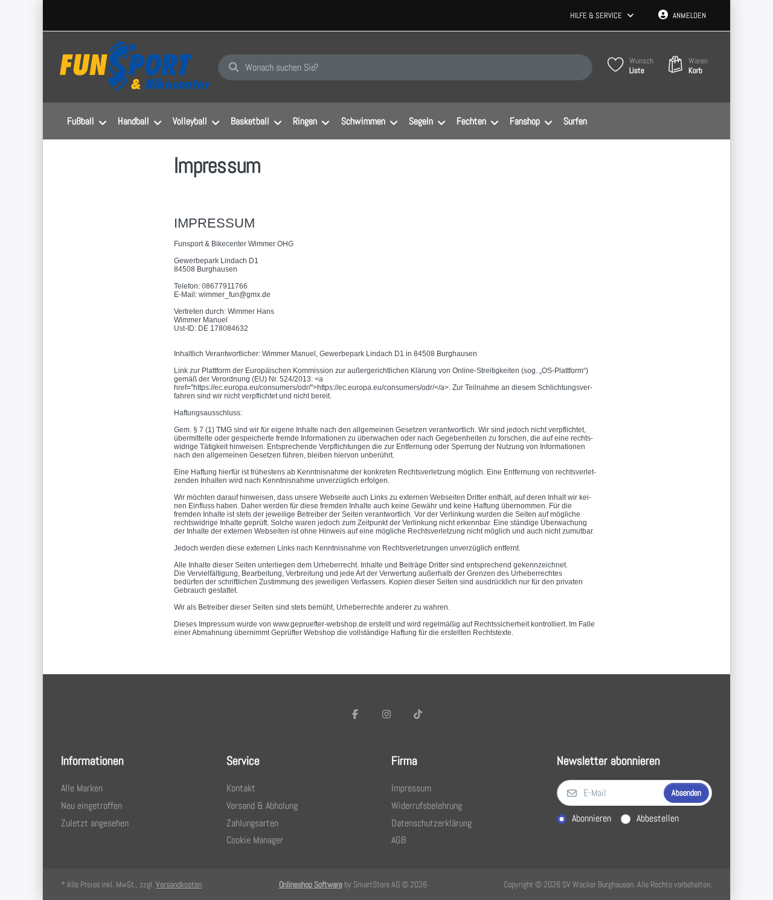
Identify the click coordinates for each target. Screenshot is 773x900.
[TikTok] (418, 714)
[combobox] (405, 67)
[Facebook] (355, 714)
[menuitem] (86, 121)
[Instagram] (386, 714)
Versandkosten (179, 884)
